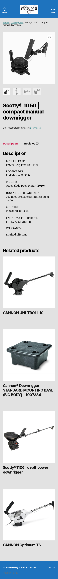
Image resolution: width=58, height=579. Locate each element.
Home (6, 22)
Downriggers (17, 22)
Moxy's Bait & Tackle (24, 567)
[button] (49, 37)
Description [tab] (10, 143)
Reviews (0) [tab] (31, 143)
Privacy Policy (10, 572)
